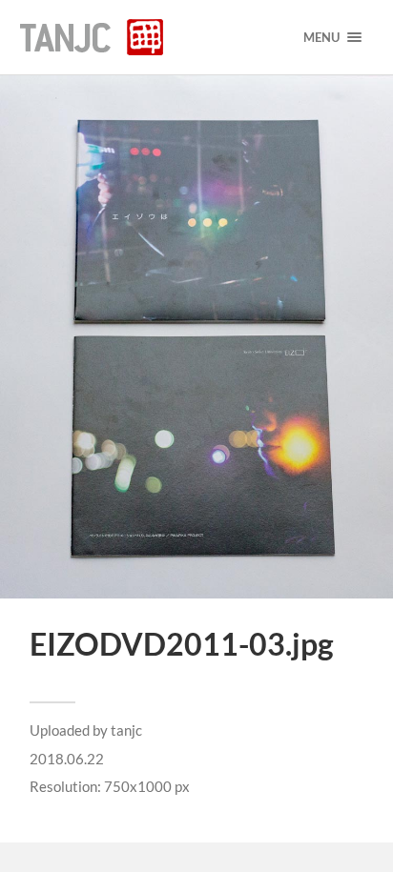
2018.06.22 (67, 758)
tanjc (126, 730)
